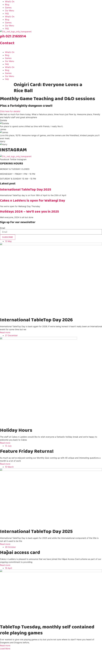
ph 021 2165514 (13, 36)
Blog (7, 4)
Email (2, 228)
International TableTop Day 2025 (25, 189)
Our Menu (9, 10)
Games (8, 7)
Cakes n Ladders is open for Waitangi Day (32, 200)
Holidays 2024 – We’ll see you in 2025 (29, 211)
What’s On (9, 1)
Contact (7, 43)
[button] (5, 648)
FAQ (7, 13)
